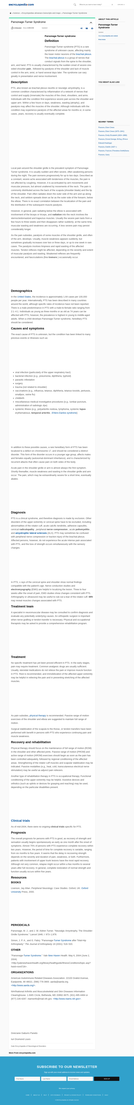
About (108, 36)
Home (28, 1095)
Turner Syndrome (62, 940)
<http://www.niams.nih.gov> (67, 998)
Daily (106, 1095)
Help (45, 1095)
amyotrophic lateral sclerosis (31, 533)
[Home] (21, 4)
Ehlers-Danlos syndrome (64, 413)
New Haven (54, 955)
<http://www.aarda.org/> (23, 985)
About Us (36, 1095)
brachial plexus (83, 54)
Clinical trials (20, 820)
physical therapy (38, 715)
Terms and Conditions (93, 1095)
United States (24, 296)
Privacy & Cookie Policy (72, 1095)
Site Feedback (56, 1095)
